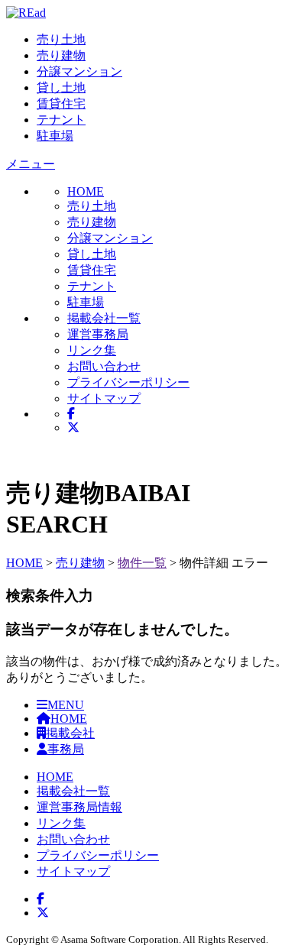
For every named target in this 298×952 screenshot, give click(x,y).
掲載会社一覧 (104, 318)
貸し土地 (61, 87)
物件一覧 (142, 562)
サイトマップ (104, 398)
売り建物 (61, 55)
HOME (24, 562)
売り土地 (61, 39)
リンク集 (91, 350)
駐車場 (55, 135)
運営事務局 (97, 334)
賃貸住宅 (61, 103)
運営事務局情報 (79, 807)
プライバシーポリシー (128, 382)
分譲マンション (79, 71)
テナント (61, 119)
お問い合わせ (104, 366)
